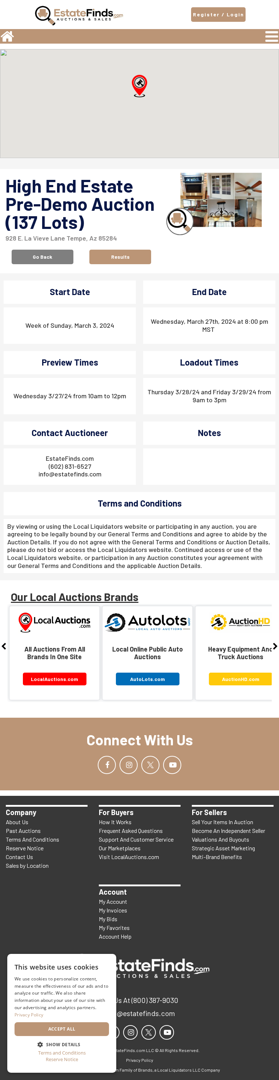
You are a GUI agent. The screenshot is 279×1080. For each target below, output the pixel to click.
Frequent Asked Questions (131, 830)
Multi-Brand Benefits (217, 856)
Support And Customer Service (136, 839)
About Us (17, 821)
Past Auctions (23, 830)
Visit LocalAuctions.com (129, 856)
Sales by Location (27, 865)
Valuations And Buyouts (220, 839)
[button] (139, 86)
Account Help (115, 936)
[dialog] (61, 1013)
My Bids (108, 918)
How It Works (115, 821)
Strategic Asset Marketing (223, 848)
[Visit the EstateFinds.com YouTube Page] (172, 765)
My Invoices (113, 910)
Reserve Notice (25, 848)
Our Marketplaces (120, 848)
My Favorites (114, 927)
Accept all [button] (62, 1029)
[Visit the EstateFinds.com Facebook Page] (107, 765)
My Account (113, 901)
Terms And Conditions (32, 839)
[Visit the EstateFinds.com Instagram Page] (129, 765)
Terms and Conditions (62, 1053)
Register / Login (218, 14)
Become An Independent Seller (228, 830)
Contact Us (19, 856)
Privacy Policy (29, 1015)
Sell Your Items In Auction (222, 821)
